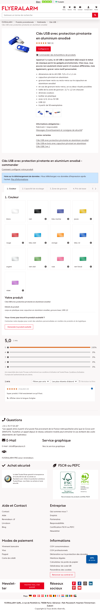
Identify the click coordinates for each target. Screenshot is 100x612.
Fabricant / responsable (47, 127)
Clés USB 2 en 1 (43, 146)
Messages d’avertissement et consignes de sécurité (59, 130)
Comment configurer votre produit (17, 169)
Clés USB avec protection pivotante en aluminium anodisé (62, 140)
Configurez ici (43, 49)
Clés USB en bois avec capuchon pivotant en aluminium (61, 143)
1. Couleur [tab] (11, 188)
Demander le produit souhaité (19, 327)
